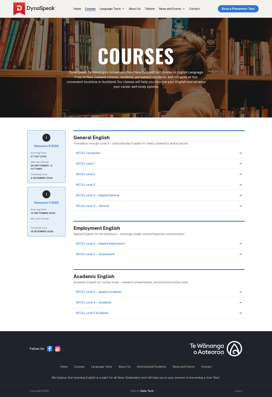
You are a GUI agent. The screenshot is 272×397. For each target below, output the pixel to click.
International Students (151, 366)
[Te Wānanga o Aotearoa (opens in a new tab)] (215, 349)
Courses (90, 8)
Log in (238, 390)
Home (77, 8)
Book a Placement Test (238, 8)
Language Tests (110, 8)
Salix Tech (147, 390)
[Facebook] (50, 349)
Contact (194, 8)
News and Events (170, 8)
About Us (135, 8)
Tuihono (150, 8)
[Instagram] (58, 349)
